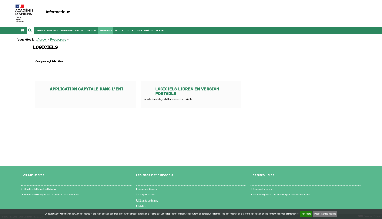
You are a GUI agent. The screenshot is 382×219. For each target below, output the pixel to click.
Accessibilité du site (262, 189)
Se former (92, 30)
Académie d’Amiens (147, 189)
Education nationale (148, 200)
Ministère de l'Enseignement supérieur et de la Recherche (51, 194)
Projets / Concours (124, 30)
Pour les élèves (145, 30)
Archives (160, 30)
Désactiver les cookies (325, 214)
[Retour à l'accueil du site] (23, 30)
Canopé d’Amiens (146, 194)
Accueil (42, 39)
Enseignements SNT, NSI (72, 30)
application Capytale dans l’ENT (86, 89)
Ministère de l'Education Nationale (40, 189)
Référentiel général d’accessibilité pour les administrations (281, 194)
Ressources (106, 30)
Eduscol (142, 206)
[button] (30, 30)
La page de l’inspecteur (47, 30)
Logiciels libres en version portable (187, 91)
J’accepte (306, 214)
